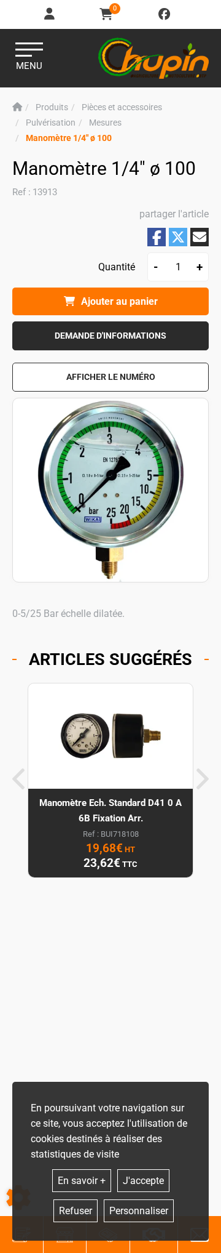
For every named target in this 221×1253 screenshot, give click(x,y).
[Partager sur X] (178, 237)
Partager (156, 237)
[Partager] (199, 237)
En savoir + (82, 1181)
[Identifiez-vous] (50, 14)
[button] (69, 138)
